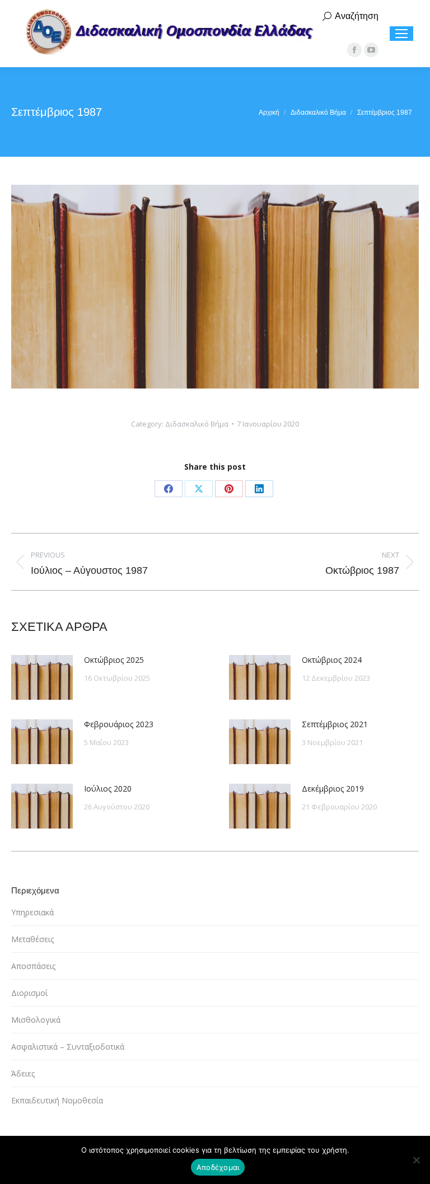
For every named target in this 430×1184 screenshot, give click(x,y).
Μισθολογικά (35, 1019)
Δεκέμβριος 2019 (333, 788)
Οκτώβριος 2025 (114, 659)
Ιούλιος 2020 (108, 788)
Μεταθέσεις (32, 939)
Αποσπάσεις (33, 966)
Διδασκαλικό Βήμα (196, 424)
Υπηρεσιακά (32, 912)
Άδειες (23, 1073)
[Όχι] (416, 1160)
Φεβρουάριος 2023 (118, 724)
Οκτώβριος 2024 (332, 659)
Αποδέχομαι (218, 1167)
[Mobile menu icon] (401, 33)
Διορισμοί (29, 993)
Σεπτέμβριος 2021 (335, 724)
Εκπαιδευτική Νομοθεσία (57, 1100)
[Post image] (42, 677)
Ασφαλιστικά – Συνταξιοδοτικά (67, 1046)
